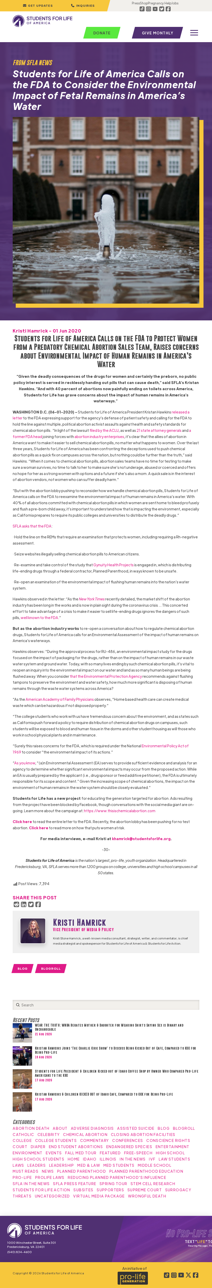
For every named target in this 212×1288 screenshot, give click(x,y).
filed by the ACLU (104, 430)
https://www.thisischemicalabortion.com (119, 810)
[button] (82, 6)
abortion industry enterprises (99, 436)
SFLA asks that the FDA (32, 526)
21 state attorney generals (159, 430)
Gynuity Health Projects (113, 564)
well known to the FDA (39, 617)
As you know (24, 762)
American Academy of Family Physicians (60, 699)
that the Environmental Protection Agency (106, 676)
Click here (22, 821)
